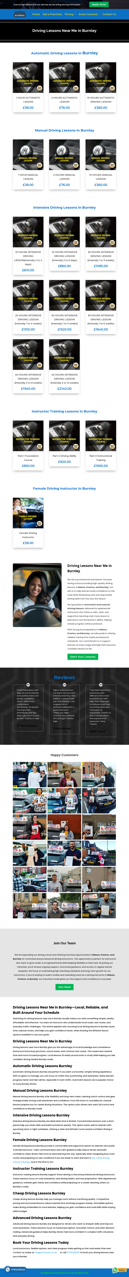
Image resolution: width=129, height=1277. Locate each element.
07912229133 (73, 1252)
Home (36, 14)
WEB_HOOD (83, 1273)
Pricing (69, 14)
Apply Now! (98, 4)
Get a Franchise (52, 14)
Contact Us (109, 14)
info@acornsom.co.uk (45, 1252)
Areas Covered (88, 14)
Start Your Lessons (82, 656)
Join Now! (64, 987)
